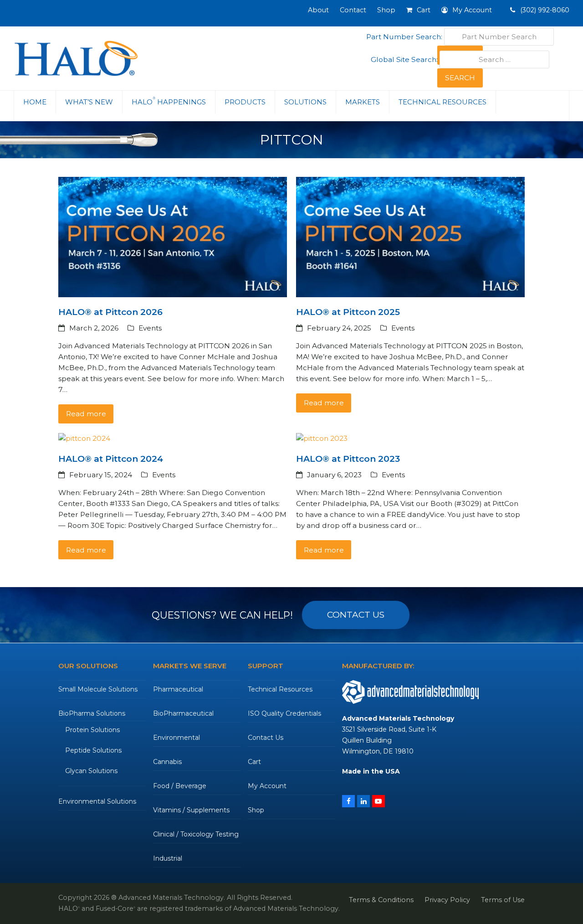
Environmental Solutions (97, 801)
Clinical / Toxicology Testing (196, 834)
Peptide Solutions (93, 750)
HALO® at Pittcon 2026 (110, 312)
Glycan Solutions (91, 771)
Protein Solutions (92, 730)
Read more (86, 413)
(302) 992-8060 (543, 10)
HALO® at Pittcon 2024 (110, 459)
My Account (267, 786)
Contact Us (265, 737)
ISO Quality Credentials (284, 713)
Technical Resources (280, 689)
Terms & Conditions (381, 900)
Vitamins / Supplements (191, 810)
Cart (254, 762)
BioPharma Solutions (91, 713)
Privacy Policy (447, 900)
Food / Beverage (179, 786)
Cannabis (167, 762)
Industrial (167, 858)
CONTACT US (355, 614)
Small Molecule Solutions (98, 689)
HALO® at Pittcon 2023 (348, 459)
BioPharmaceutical (183, 713)
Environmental (176, 737)
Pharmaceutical (178, 689)
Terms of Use (503, 900)
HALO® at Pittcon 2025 (348, 312)
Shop (256, 810)
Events (150, 328)
